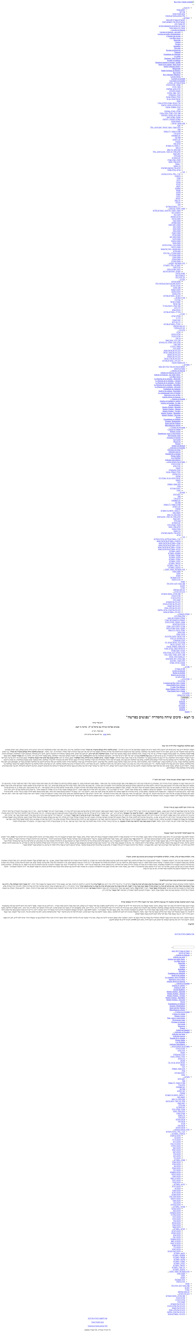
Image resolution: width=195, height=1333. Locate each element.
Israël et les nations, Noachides (170, 391)
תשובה (178, 468)
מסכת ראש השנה (174, 225)
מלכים (178, 192)
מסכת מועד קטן (175, 237)
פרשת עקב (177, 1235)
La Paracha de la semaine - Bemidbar (167, 385)
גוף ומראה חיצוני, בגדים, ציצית (174, 648)
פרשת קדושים (176, 1198)
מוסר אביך (177, 344)
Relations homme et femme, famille (168, 62)
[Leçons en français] (171, 30)
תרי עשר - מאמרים (174, 565)
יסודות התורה (176, 464)
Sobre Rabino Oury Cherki (175, 689)
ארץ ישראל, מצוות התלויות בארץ (169, 103)
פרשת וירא (177, 1142)
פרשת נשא (177, 1211)
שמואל (178, 190)
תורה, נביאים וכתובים (182, 1129)
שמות (179, 178)
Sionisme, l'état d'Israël (172, 58)
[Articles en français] (170, 371)
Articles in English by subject (170, 401)
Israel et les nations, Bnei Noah (169, 64)
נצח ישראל (177, 304)
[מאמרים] (183, 365)
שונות (179, 490)
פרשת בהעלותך (175, 1213)
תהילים (178, 202)
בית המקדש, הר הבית (177, 638)
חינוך (179, 109)
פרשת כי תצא (176, 1241)
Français (182, 701)
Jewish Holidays (175, 405)
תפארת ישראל (175, 302)
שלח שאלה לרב (179, 616)
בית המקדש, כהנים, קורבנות (171, 105)
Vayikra (178, 44)
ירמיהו (178, 196)
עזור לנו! (182, 12)
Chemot (178, 42)
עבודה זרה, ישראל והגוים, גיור (175, 642)
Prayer (178, 417)
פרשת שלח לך (176, 1215)
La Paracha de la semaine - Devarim (168, 387)
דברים (178, 184)
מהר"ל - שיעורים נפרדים (172, 312)
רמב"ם (182, 279)
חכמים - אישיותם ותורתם (172, 271)
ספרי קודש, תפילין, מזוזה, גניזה (174, 655)
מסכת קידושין (176, 247)
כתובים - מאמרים (174, 567)
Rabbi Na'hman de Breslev (171, 71)
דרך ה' (178, 318)
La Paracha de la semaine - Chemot (168, 381)
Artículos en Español (177, 448)
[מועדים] (184, 1077)
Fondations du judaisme (172, 54)
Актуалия (177, 440)
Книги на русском (178, 675)
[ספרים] (184, 667)
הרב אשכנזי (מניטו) (178, 363)
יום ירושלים (177, 139)
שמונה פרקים (176, 281)
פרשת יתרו (177, 1170)
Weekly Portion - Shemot (172, 409)
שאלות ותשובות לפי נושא (176, 618)
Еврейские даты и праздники (169, 433)
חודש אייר (177, 133)
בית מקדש (181, 1058)
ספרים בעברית (180, 669)
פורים (179, 535)
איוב (179, 204)
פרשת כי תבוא (176, 1243)
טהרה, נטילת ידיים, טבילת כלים (174, 652)
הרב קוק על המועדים (173, 602)
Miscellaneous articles (173, 425)
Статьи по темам (174, 429)
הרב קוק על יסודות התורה (172, 604)
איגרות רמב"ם (176, 285)
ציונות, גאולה (180, 634)
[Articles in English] (171, 399)
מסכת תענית (176, 233)
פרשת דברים (176, 1231)
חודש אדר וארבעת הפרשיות (171, 168)
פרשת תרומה (176, 1174)
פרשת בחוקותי (176, 1204)
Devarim (177, 48)
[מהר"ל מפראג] (175, 298)
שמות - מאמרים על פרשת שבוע (170, 543)
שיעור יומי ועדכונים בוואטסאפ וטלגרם (172, 26)
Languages (185, 697)
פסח (179, 129)
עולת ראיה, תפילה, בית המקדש (170, 342)
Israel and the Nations (173, 423)
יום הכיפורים (176, 158)
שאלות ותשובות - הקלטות (172, 119)
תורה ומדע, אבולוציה (173, 89)
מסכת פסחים (176, 223)
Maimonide (176, 69)
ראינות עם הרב (175, 488)
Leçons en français (178, 30)
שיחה (105, 734)
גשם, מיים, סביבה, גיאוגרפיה (171, 115)
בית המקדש (176, 474)
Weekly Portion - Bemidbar (171, 413)
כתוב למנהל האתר (178, 14)
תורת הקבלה (176, 579)
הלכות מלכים (176, 292)
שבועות (178, 142)
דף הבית (187, 8)
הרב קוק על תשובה (174, 354)
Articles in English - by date (171, 403)
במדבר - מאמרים (179, 1207)
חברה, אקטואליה (175, 95)
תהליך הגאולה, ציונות (173, 472)
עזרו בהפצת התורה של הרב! (184, 930)
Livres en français (178, 671)
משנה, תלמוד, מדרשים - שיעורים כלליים (167, 210)
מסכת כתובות (176, 241)
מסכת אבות (176, 257)
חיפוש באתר (180, 10)
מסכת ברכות (176, 219)
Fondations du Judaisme (172, 389)
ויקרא (179, 180)
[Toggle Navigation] (193, 4)
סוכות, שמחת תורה (174, 525)
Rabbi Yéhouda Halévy (172, 66)
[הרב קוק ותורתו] (173, 592)
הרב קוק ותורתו (179, 592)
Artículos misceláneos (173, 460)
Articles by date (179, 988)
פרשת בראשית (175, 1136)
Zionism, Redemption (173, 421)
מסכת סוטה (176, 243)
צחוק (179, 486)
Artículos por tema (174, 450)
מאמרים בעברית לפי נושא (181, 951)
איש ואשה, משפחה (174, 484)
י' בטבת (178, 164)
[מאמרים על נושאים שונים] (166, 462)
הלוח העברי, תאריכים (177, 661)
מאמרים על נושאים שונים (176, 462)
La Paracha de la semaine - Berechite (167, 379)
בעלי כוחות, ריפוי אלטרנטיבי (175, 659)
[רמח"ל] (180, 314)
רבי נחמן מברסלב (179, 326)
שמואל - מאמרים (175, 555)
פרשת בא (177, 1166)
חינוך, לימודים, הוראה (177, 644)
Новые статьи (175, 431)
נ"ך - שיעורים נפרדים (173, 206)
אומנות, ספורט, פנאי (174, 117)
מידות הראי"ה (176, 598)
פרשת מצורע (176, 1194)
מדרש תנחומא (176, 217)
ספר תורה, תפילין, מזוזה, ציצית (170, 113)
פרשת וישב (177, 1152)
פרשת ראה (177, 1237)
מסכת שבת (177, 221)
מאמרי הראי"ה (175, 346)
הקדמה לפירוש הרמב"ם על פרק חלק (168, 283)
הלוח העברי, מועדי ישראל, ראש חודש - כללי (165, 127)
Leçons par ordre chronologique (169, 34)
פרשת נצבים (176, 1245)
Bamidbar (177, 46)
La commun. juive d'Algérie (175, 977)
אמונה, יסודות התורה (173, 85)
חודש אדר (181, 1117)
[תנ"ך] (181, 172)
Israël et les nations (178, 975)
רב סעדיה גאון (180, 275)
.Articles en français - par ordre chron (167, 375)
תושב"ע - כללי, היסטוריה (172, 265)
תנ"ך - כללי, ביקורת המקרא (171, 174)
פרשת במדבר (176, 1209)
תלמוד (178, 573)
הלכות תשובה (176, 290)
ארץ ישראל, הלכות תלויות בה (175, 636)
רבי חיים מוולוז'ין (179, 328)
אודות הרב (186, 679)
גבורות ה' (177, 300)
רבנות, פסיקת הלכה (174, 269)
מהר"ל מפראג (180, 298)
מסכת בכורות (176, 261)
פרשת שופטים (176, 1239)
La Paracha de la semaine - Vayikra (168, 383)
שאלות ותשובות (184, 614)
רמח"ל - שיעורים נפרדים (172, 324)
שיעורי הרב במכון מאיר (177, 28)
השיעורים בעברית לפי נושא (175, 20)
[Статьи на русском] (174, 1012)
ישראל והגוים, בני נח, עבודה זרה (170, 478)
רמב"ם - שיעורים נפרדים (172, 296)
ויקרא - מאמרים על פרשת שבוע (170, 545)
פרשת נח (177, 1138)
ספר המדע (177, 287)
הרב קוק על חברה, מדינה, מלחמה (169, 610)
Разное (178, 444)
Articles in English (178, 399)
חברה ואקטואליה (175, 470)
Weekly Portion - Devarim (171, 415)
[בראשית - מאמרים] (171, 1134)
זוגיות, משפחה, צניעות (173, 107)
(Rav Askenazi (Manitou (172, 75)
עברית (183, 699)
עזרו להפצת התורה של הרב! (97, 1318)
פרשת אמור (176, 1200)
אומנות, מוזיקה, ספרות (177, 663)
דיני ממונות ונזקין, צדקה (177, 657)
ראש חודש (177, 494)
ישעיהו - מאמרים (175, 559)
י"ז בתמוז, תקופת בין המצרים (171, 511)
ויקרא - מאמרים (179, 1184)
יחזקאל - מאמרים (175, 563)
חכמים (178, 575)
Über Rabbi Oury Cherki (176, 691)
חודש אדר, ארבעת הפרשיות (171, 533)
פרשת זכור (181, 1121)
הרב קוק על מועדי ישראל (172, 352)
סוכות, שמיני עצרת (174, 160)
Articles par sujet (179, 957)
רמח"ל (183, 314)
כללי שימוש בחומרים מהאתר (175, 16)
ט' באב (178, 148)
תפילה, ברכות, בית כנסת (176, 630)
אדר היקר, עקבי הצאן (173, 340)
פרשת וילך (177, 1247)
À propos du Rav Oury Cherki (174, 683)
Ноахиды (177, 442)
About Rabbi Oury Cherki (175, 685)
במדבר (178, 182)
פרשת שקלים (180, 1119)
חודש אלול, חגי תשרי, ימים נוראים (169, 517)
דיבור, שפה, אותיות (174, 93)
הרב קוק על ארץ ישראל (172, 358)
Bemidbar (181, 969)
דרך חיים (177, 308)
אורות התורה (176, 336)
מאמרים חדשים (179, 369)
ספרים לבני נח (180, 677)
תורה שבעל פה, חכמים (177, 263)
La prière (177, 56)
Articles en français (178, 371)
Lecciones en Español (177, 81)
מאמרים (187, 365)
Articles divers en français (171, 397)
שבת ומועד (181, 632)
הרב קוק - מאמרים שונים (172, 612)
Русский (182, 706)
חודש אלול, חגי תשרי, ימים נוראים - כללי (167, 152)
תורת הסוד (177, 267)
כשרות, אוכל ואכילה (178, 650)
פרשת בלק (177, 1221)
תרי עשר (177, 200)
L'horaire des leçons (173, 36)
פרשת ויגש (177, 1156)
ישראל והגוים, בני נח (174, 99)
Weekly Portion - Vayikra (171, 411)
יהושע (178, 186)
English (182, 704)
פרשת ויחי (177, 1158)
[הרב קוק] (178, 330)
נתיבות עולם (176, 310)
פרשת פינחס (176, 1223)
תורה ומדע (177, 466)
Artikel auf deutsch (178, 446)
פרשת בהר (177, 1202)
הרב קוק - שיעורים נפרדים (171, 360)
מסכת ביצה (177, 231)
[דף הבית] (183, 8)
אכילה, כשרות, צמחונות (172, 111)
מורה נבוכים (176, 294)
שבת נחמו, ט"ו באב (174, 150)
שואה (179, 101)
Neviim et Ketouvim (173, 50)
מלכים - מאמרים (175, 557)
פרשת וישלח (176, 1150)
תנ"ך (183, 172)
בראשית (178, 176)
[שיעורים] (183, 18)
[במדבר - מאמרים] (172, 1207)
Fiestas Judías (176, 456)
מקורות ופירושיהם (179, 624)
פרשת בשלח (176, 1168)
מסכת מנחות (176, 259)
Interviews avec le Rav (172, 395)
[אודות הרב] (181, 679)
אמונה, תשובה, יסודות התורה (175, 622)
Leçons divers (176, 77)
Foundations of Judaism (172, 419)
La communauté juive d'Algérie (169, 393)
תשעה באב (177, 513)
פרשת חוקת (176, 1219)
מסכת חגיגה (176, 239)
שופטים (178, 188)
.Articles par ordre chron (176, 959)
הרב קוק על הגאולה (174, 356)
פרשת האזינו (176, 1249)
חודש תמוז (177, 144)
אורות (178, 332)
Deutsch (182, 710)
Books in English (179, 673)
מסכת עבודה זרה (175, 255)
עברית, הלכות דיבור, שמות (176, 626)
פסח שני (178, 137)
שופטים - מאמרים (174, 553)
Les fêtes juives (175, 38)
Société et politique (174, 60)
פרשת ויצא (177, 1148)
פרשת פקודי (176, 1182)
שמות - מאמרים (179, 1160)
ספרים (187, 667)
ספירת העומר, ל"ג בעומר (172, 131)
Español (182, 708)
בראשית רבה (176, 212)
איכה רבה (177, 215)
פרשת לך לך (176, 1140)
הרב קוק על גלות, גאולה (172, 608)
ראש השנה (177, 154)
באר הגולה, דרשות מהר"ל (172, 306)
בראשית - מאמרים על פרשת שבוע (169, 541)
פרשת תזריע (176, 1192)
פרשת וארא (176, 1164)
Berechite (177, 40)
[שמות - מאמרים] (173, 1160)
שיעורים (187, 18)
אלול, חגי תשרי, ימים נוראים (175, 1101)
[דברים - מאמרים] (173, 1229)
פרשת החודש (180, 1127)
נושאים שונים (176, 121)
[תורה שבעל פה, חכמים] (168, 263)
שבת (179, 125)
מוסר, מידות (176, 87)
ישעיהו (178, 194)
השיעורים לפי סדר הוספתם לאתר (173, 22)
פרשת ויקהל (176, 1180)
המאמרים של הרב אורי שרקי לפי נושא (172, 367)
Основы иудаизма (174, 438)
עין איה (178, 338)
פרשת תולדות (176, 1146)
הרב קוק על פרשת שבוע (172, 350)
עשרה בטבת (176, 529)
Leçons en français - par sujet (170, 32)
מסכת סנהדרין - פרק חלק (172, 253)
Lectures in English (178, 79)
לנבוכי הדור (177, 348)
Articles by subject (178, 985)
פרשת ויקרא (176, 1186)
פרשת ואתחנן (176, 1233)
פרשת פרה (181, 1125)
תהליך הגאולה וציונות (173, 97)
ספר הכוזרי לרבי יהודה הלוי (176, 584)
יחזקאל (178, 198)
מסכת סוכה (177, 229)
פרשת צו (178, 1188)
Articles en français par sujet (170, 373)
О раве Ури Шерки (178, 687)
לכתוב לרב (186, 693)
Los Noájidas (176, 458)
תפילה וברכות (180, 273)
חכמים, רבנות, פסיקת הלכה (175, 628)
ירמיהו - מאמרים (175, 561)
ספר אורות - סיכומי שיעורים (171, 594)
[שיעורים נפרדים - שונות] (168, 83)
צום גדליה (177, 156)
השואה (178, 480)
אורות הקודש (176, 334)
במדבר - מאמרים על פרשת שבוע (169, 547)
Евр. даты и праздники (176, 1018)
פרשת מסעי (176, 1227)
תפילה (183, 582)
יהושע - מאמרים (175, 551)
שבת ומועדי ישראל (178, 123)
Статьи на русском (178, 427)
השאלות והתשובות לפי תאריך (175, 620)
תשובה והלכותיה (175, 91)
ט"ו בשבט (177, 166)
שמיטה (178, 476)
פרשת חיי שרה (175, 1144)
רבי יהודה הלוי (180, 277)
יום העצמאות (176, 135)
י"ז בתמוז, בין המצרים (173, 146)
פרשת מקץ (177, 1154)
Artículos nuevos (174, 452)
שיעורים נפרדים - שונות (177, 83)
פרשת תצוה (176, 1176)
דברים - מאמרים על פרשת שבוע (169, 549)
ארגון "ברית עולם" (183, 695)
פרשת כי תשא (176, 1178)
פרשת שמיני (176, 1190)
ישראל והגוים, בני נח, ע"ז (176, 1063)
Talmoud (177, 52)
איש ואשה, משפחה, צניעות (175, 646)
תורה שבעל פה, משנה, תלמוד (175, 569)
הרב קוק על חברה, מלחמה (176, 1312)
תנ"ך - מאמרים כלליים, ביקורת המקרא (167, 539)
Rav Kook (177, 73)
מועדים (182, 492)
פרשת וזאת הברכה (174, 1251)
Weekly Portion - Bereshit (171, 407)
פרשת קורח (177, 1217)
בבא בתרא (177, 251)
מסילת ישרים (176, 316)
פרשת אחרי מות (175, 1196)
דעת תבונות (176, 320)
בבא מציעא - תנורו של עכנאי (171, 249)
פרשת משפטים (175, 1172)
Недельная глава (174, 436)
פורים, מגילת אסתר (174, 170)
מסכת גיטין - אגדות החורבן (171, 245)
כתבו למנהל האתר (97, 1322)
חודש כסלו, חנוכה (174, 162)
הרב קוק (182, 330)
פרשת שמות (176, 1162)
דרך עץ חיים (176, 322)
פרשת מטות (176, 1225)
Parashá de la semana (173, 454)
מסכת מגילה (176, 235)
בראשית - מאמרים (178, 1134)
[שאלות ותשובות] (178, 614)
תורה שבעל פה (175, 577)
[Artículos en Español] (169, 448)
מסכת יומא (177, 227)
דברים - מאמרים (179, 1229)
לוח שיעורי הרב (180, 24)
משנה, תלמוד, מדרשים (177, 208)
